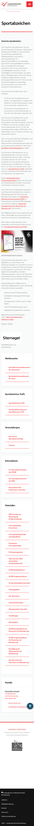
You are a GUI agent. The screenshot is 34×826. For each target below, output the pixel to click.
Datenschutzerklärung (8, 816)
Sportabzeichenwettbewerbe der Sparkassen (19, 369)
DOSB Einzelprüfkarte (17, 570)
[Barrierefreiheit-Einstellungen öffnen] (30, 706)
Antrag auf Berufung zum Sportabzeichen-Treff (18, 411)
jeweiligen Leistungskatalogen (11, 148)
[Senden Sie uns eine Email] (28, 13)
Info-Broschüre (14, 596)
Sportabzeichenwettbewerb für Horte (19, 378)
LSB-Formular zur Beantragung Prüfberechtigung (15, 517)
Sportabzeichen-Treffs (16, 169)
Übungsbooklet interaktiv (18, 609)
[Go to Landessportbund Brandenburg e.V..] (2, 11)
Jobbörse (4, 800)
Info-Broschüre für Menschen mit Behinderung (19, 661)
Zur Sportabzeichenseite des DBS (17, 480)
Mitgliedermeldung (7, 804)
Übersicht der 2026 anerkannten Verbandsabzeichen (16, 561)
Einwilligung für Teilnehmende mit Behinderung (15, 651)
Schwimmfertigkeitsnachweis (19, 583)
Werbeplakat (13, 622)
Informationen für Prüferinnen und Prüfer (17, 489)
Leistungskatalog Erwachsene (15, 527)
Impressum (4, 812)
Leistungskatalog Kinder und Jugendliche (17, 536)
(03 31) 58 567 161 (14, 703)
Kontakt (3, 808)
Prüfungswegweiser (16, 552)
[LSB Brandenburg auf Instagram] (24, 13)
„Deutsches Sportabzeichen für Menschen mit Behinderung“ (13, 206)
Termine (12, 445)
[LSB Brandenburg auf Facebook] (20, 13)
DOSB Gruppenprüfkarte (18, 576)
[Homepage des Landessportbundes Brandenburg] (11, 4)
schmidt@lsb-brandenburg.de (17, 707)
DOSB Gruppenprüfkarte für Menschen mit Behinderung (18, 640)
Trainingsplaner (14, 589)
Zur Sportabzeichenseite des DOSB (17, 471)
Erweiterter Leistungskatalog (15, 545)
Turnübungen (13, 616)
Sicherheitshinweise (16, 603)
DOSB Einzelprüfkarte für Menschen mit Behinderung (19, 630)
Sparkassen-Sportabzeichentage (16, 438)
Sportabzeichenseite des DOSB (15, 227)
